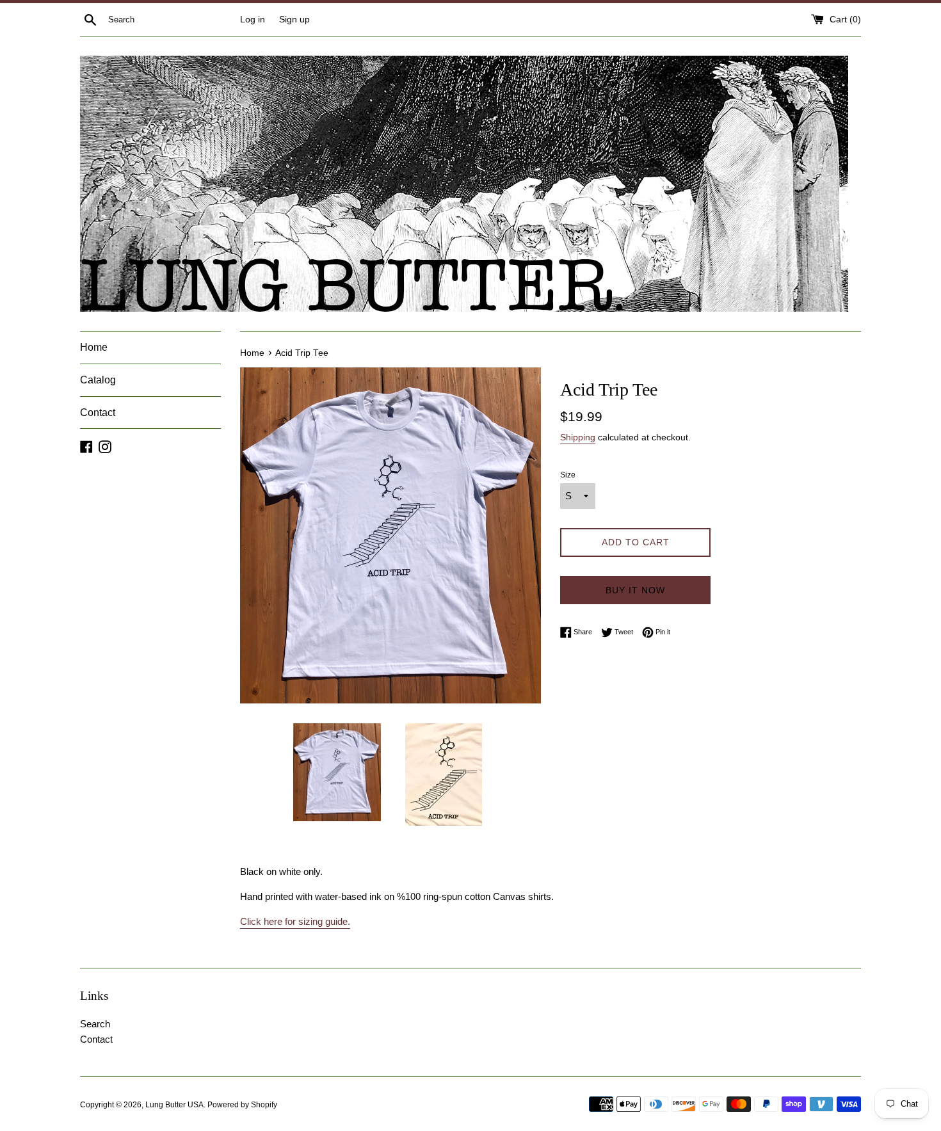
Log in (252, 19)
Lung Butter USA (174, 1104)
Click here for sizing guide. (295, 921)
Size (567, 474)
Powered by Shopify (242, 1104)
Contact (97, 412)
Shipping (577, 437)
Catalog (98, 379)
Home (94, 347)
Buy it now (635, 590)
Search (95, 1023)
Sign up (294, 19)
